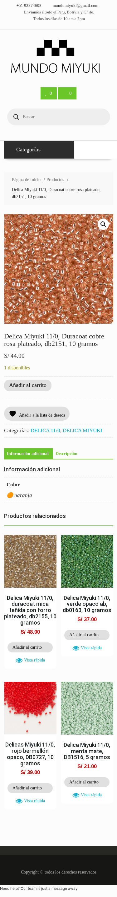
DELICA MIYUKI (82, 430)
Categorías (28, 149)
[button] (103, 224)
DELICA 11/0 (45, 430)
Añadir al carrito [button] (27, 647)
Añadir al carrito (27, 385)
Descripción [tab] (66, 453)
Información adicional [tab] (28, 453)
